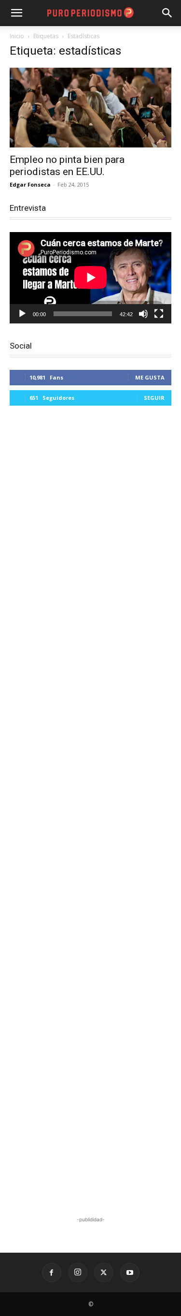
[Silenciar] (143, 314)
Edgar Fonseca (30, 184)
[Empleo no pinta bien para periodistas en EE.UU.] (90, 107)
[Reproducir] (22, 314)
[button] (167, 13)
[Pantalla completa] (159, 314)
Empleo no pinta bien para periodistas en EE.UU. (67, 165)
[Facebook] (51, 1272)
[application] (90, 277)
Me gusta (150, 377)
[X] (103, 1272)
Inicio (17, 36)
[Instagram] (77, 1272)
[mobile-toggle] (16, 13)
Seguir (154, 397)
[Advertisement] (90, 812)
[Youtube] (129, 1272)
